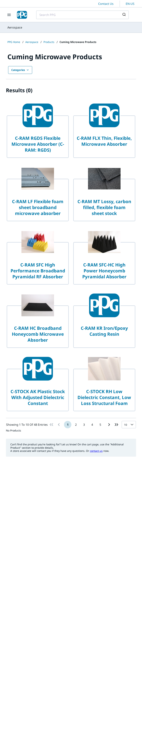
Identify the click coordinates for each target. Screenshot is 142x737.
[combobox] (82, 15)
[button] (133, 424)
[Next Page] (109, 424)
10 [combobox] (125, 424)
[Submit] (125, 15)
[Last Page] (116, 424)
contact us (96, 451)
